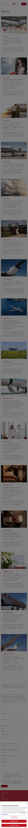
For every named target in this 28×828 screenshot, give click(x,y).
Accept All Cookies (14, 825)
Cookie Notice (23, 812)
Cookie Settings (14, 817)
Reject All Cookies (14, 821)
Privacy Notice (4, 814)
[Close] (26, 803)
